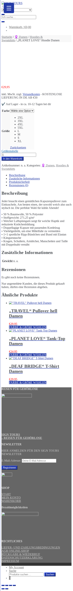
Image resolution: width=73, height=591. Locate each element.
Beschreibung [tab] (17, 175)
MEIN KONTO (11, 497)
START (6, 494)
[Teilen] (10, 585)
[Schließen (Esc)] (14, 585)
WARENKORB (11, 501)
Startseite (6, 37)
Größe (6, 131)
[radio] (26, 117)
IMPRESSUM (10, 561)
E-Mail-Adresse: (11, 460)
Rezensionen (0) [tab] (18, 185)
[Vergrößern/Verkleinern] (2, 585)
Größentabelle (9, 151)
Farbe (6, 110)
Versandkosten (31, 94)
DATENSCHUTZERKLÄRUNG (22, 557)
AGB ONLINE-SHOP (15, 550)
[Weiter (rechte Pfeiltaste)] (6, 588)
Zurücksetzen (18, 147)
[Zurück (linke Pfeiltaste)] (2, 588)
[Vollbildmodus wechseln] (6, 585)
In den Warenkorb (12, 158)
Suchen (50, 574)
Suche (12, 570)
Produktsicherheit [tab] (19, 181)
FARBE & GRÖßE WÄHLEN (27, 327)
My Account (16, 567)
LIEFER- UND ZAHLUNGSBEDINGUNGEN (30, 547)
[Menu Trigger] (9, 8)
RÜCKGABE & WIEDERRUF (20, 554)
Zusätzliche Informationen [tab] (24, 178)
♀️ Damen (21, 37)
